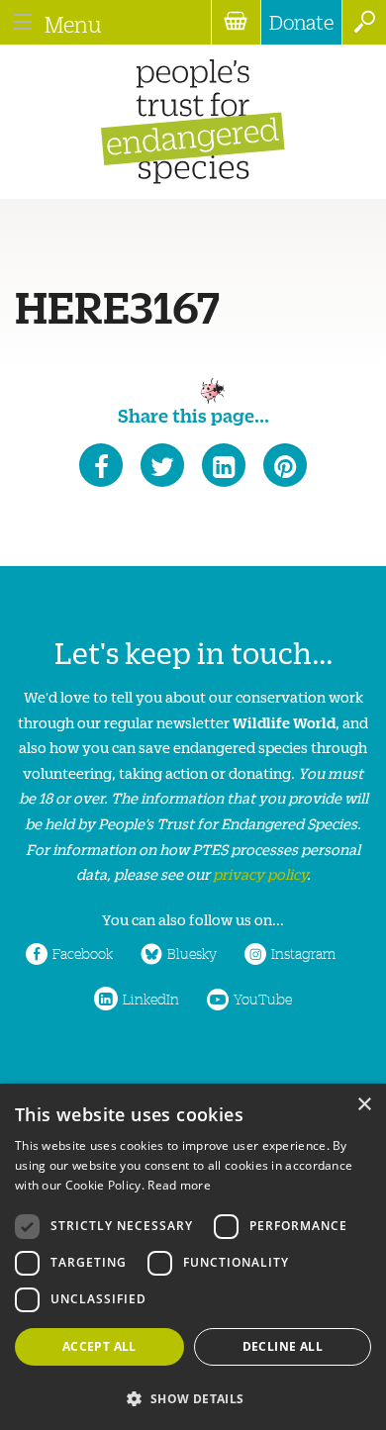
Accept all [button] (99, 1346)
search (363, 22)
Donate (301, 22)
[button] (193, 1396)
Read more (179, 1185)
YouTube (263, 998)
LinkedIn (151, 998)
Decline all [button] (282, 1346)
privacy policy (260, 873)
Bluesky (192, 953)
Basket (235, 22)
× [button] (363, 1104)
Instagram (303, 953)
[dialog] (193, 1257)
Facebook (82, 953)
